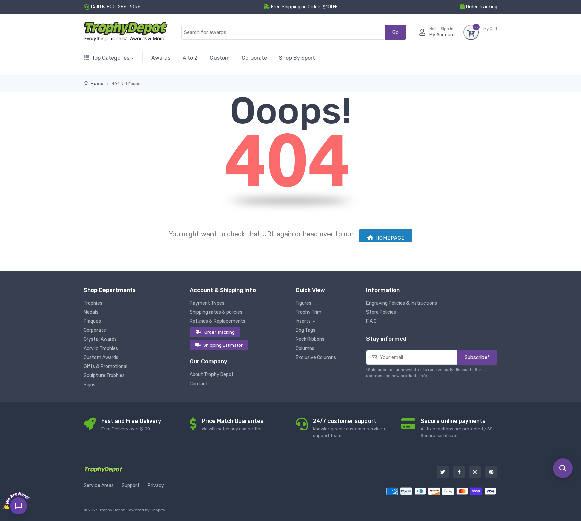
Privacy (156, 485)
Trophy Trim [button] (308, 312)
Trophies (93, 303)
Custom (220, 58)
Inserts (303, 321)
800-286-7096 (124, 7)
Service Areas (99, 485)
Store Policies (381, 312)
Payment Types (207, 303)
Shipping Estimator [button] (223, 345)
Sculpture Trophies (104, 375)
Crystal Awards (100, 339)
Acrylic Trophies (101, 348)
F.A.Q (371, 321)
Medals (91, 312)
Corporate (254, 58)
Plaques (92, 321)
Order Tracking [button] (481, 7)
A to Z (190, 58)
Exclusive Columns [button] (316, 357)
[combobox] (283, 32)
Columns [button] (305, 348)
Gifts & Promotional (105, 366)
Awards (160, 58)
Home (96, 83)
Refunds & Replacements (217, 321)
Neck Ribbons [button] (310, 339)
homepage (390, 238)
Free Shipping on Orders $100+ (304, 7)
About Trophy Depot (212, 374)
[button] (563, 468)
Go (395, 32)
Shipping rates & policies (216, 312)
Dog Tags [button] (305, 330)
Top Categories (110, 58)
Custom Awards (101, 357)
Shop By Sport (297, 58)
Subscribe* (477, 357)
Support (131, 485)
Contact (199, 384)
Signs (89, 385)
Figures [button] (303, 303)
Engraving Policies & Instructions (401, 303)
